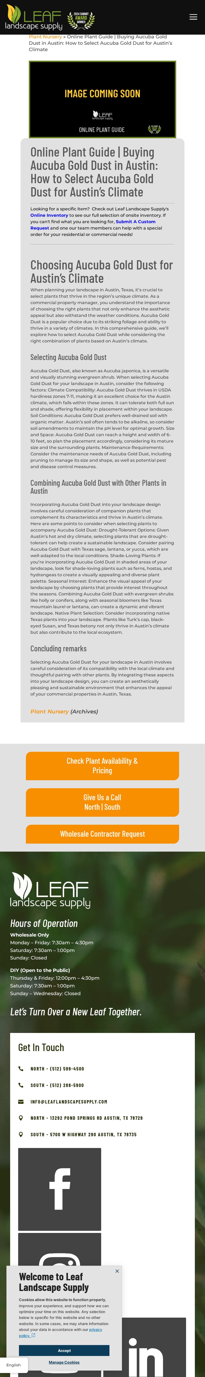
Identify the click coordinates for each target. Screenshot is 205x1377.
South (112, 806)
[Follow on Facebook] (59, 1189)
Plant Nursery (45, 37)
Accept (64, 1350)
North (92, 806)
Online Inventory (49, 215)
